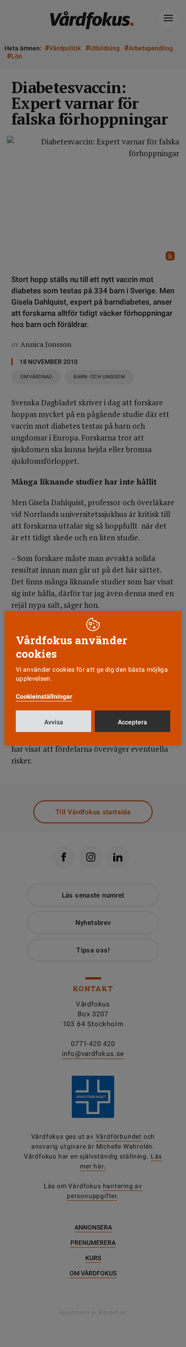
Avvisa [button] (53, 722)
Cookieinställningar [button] (44, 696)
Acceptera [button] (132, 722)
